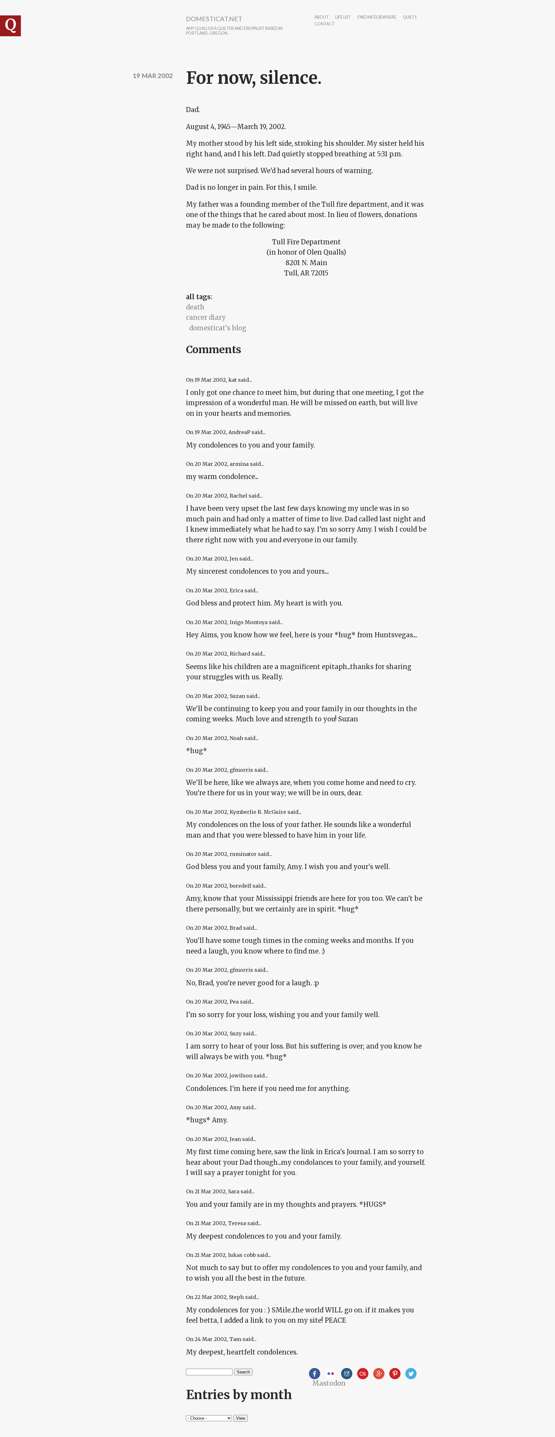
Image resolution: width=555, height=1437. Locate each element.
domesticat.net (214, 18)
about (321, 17)
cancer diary (206, 317)
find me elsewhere (376, 17)
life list (343, 17)
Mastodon (329, 1383)
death (195, 307)
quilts (410, 17)
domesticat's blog (217, 328)
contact (324, 24)
